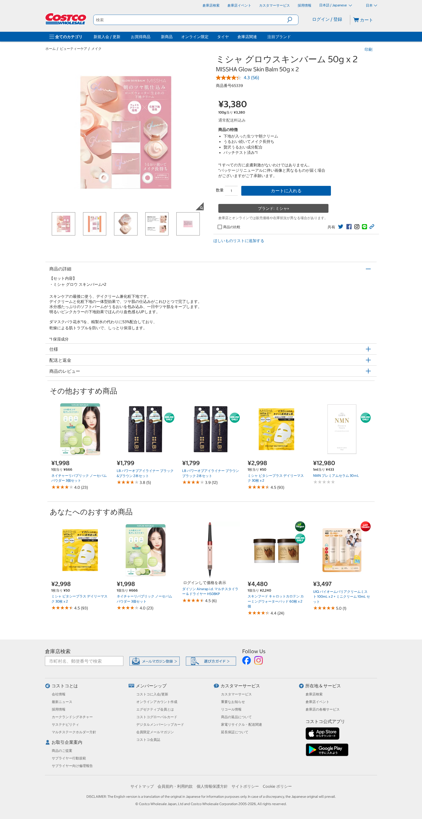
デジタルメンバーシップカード (160, 724)
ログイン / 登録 (327, 19)
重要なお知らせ (233, 702)
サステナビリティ (65, 724)
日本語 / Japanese (333, 5)
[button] (292, 20)
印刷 (368, 49)
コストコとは (65, 686)
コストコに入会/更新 (152, 694)
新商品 (167, 36)
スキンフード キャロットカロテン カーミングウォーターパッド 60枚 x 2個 (276, 601)
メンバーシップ (151, 686)
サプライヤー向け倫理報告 (72, 766)
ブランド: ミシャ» (273, 208)
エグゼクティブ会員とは (155, 709)
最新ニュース (62, 702)
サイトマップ (142, 786)
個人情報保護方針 (212, 786)
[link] (341, 226)
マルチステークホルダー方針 (74, 732)
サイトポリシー (245, 786)
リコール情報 (231, 709)
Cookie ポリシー (277, 786)
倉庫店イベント (317, 702)
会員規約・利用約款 (175, 786)
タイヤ (223, 36)
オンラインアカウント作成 (156, 702)
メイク (96, 48)
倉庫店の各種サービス (323, 709)
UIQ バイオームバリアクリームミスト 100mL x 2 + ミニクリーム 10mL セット (341, 596)
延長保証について (234, 732)
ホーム (50, 48)
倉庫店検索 (58, 651)
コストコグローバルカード (156, 717)
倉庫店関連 (247, 36)
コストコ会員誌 (148, 739)
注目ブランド (279, 36)
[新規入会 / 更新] (121, 36)
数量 (220, 190)
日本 (369, 5)
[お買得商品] (151, 36)
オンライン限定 (195, 36)
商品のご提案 (62, 750)
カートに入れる (286, 190)
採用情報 (58, 709)
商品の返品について (236, 717)
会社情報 (58, 694)
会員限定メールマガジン (155, 732)
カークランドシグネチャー (72, 717)
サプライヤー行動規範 (69, 758)
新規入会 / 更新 (107, 36)
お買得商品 (140, 36)
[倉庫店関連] (258, 36)
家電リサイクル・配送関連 (241, 724)
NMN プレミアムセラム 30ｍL (336, 475)
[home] (66, 19)
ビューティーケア (73, 48)
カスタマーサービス (240, 686)
